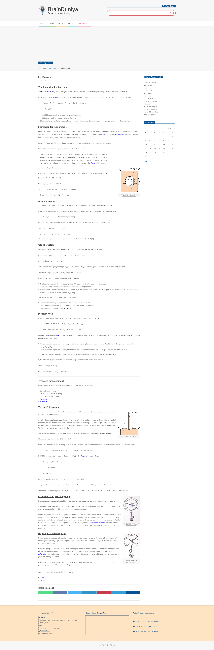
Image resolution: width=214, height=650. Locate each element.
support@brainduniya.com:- (49, 628)
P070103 (43, 580)
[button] (159, 82)
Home (40, 68)
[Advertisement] (107, 43)
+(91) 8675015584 (45, 633)
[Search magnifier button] (173, 12)
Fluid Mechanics (51, 68)
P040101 (43, 577)
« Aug (146, 161)
